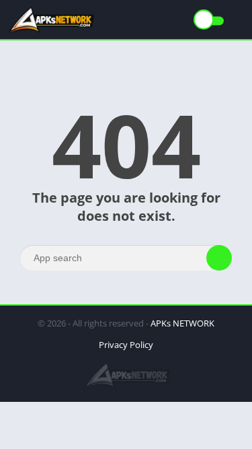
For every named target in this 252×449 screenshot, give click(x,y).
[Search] (219, 258)
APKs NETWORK (182, 323)
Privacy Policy (126, 345)
